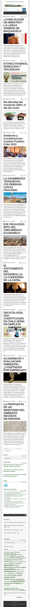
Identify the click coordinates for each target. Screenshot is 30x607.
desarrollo (8, 565)
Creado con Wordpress (12, 604)
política (19, 575)
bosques (18, 556)
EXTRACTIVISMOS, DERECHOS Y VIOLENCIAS (15, 66)
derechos (6, 563)
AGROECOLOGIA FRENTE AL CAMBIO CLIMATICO (14, 506)
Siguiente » (9, 450)
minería (19, 573)
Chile (24, 558)
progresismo (20, 579)
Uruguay (16, 583)
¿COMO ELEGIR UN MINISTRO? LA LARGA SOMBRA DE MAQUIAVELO (13, 25)
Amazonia (17, 552)
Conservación (8, 561)
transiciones (8, 583)
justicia (15, 573)
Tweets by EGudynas (8, 546)
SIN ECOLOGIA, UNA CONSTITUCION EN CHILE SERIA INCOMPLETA (13, 318)
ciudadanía (7, 560)
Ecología (16, 565)
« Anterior (6, 448)
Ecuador (18, 569)
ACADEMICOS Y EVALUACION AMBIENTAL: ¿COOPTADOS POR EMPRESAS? (14, 364)
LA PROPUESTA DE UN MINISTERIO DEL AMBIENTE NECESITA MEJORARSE (14, 411)
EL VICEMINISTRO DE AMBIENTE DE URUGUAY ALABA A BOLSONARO (15, 496)
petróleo (14, 575)
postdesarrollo (9, 577)
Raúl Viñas (6, 492)
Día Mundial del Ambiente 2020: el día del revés (14, 104)
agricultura (7, 552)
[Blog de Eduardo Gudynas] (16, 5)
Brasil (22, 556)
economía (8, 567)
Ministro (6, 575)
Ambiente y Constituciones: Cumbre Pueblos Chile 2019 (13, 140)
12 (4, 450)
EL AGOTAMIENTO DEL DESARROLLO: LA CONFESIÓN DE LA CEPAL (13, 273)
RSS (24, 10)
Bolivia (13, 556)
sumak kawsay (7, 581)
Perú (9, 575)
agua (12, 552)
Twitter (6, 485)
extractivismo (10, 571)
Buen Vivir (6, 558)
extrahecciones (20, 571)
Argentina (19, 554)
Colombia (14, 560)
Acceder (6, 604)
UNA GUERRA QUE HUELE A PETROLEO (15, 499)
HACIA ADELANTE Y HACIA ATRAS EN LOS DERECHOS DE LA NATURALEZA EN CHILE (14, 503)
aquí (24, 522)
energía (22, 569)
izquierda (10, 573)
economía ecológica (19, 567)
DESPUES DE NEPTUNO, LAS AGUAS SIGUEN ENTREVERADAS (14, 492)
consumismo (16, 561)
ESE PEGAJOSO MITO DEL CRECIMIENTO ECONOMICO (13, 229)
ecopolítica (9, 569)
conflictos (20, 560)
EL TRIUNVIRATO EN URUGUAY (15, 1)
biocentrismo (7, 556)
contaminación (21, 561)
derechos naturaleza (15, 563)
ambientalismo (10, 553)
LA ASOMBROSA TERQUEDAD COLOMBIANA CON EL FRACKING (14, 184)
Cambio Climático (15, 558)
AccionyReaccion (15, 602)
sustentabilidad (18, 580)
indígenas (5, 573)
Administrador (24, 262)
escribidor (24, 16)
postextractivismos (9, 579)
